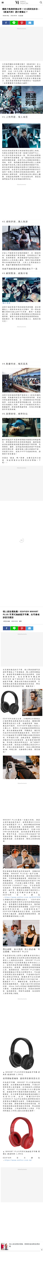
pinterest (22, 23)
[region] (21, 44)
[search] (40, 2)
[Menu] (2, 3)
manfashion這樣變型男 (21, 2)
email (30, 23)
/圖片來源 (6, 303)
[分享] (6, 23)
